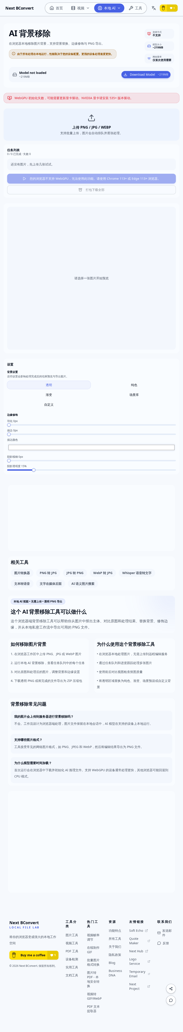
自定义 (49, 404)
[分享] (171, 989)
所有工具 (115, 938)
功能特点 (115, 930)
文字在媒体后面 (51, 583)
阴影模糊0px (15, 457)
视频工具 (72, 943)
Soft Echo (136, 930)
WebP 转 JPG (102, 573)
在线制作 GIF (93, 949)
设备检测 (72, 959)
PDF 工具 (72, 951)
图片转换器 (22, 573)
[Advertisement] (91, 518)
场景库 (134, 395)
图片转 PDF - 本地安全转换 (93, 979)
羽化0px (12, 421)
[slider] (9, 425)
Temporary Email (137, 973)
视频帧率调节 (93, 937)
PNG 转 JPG (48, 573)
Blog (112, 963)
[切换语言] (154, 8)
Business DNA (115, 973)
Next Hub (136, 951)
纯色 (134, 385)
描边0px (12, 430)
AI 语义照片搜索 (82, 583)
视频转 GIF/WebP (94, 996)
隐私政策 (115, 955)
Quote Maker (134, 940)
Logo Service (134, 961)
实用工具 (72, 967)
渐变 (49, 395)
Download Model (149, 74)
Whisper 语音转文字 (137, 573)
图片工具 (72, 935)
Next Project (134, 986)
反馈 (166, 943)
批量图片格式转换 (93, 962)
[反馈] (171, 1000)
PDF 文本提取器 (93, 1008)
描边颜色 (12, 440)
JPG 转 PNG (75, 573)
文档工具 (72, 975)
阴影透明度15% (17, 466)
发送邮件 (167, 932)
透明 (49, 385)
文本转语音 (22, 583)
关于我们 (115, 946)
